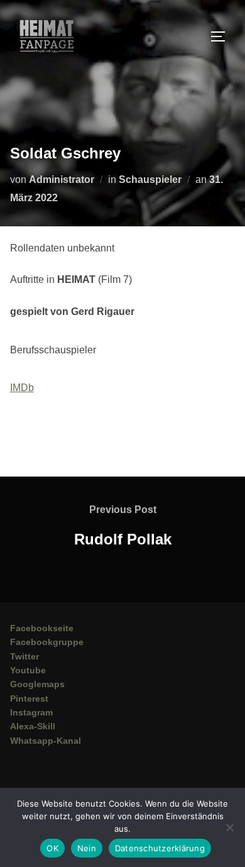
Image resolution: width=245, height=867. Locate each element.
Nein (86, 848)
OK (52, 848)
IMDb (22, 387)
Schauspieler (150, 179)
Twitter (24, 656)
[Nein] (229, 827)
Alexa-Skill (32, 726)
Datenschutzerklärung (160, 848)
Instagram (31, 712)
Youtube (28, 670)
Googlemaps (37, 684)
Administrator (61, 179)
